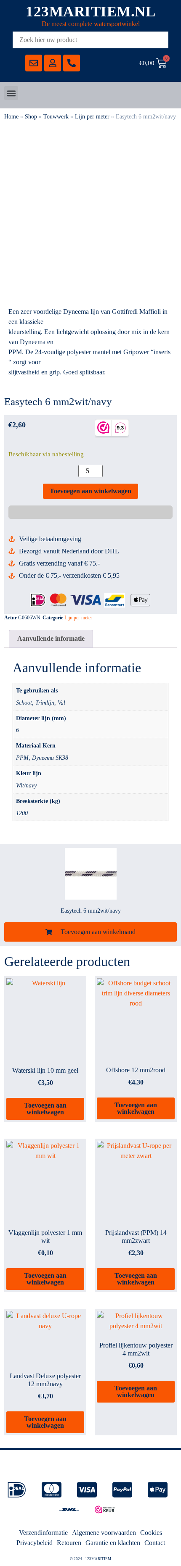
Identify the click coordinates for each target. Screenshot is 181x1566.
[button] (11, 93)
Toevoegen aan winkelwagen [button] (45, 1109)
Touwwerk (56, 116)
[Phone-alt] (71, 63)
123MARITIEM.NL (90, 11)
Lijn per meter (92, 116)
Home (11, 116)
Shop (31, 116)
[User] (52, 63)
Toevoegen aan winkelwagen (90, 491)
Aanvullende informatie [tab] (51, 638)
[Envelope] (33, 63)
